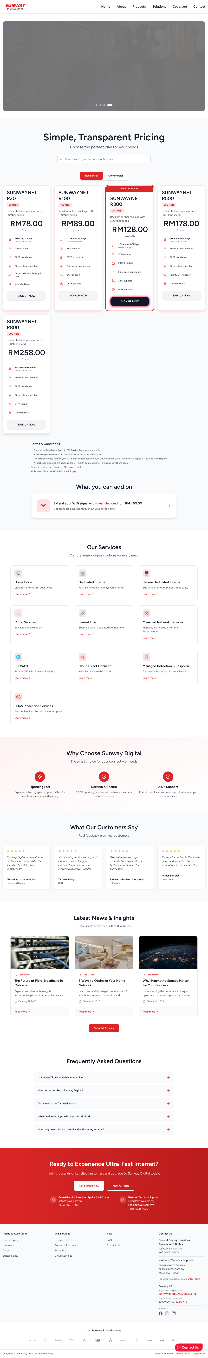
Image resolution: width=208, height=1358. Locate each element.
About (121, 6)
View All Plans (120, 1185)
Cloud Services (63, 1255)
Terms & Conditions (163, 1353)
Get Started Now (89, 1185)
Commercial (115, 175)
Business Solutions (65, 1245)
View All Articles (104, 1028)
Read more (20, 1011)
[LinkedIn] (174, 1313)
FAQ (109, 1240)
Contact (199, 6)
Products (139, 6)
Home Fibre (61, 1240)
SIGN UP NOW (26, 295)
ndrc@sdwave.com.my (141, 1200)
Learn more (21, 594)
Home (105, 6)
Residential (91, 175)
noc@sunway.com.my (141, 1204)
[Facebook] (160, 1313)
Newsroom (9, 1245)
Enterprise (60, 1250)
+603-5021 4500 (68, 1204)
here (74, 471)
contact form (193, 1279)
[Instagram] (167, 1313)
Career (6, 1250)
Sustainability (10, 1255)
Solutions (159, 6)
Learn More (18, 85)
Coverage (180, 6)
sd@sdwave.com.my (70, 1200)
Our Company (11, 1240)
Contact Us (45, 85)
